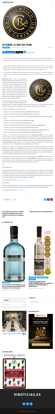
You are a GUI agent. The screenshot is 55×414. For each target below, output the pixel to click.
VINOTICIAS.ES (27, 394)
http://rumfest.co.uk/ (29, 120)
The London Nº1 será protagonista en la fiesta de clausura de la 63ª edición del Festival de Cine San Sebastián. (13, 286)
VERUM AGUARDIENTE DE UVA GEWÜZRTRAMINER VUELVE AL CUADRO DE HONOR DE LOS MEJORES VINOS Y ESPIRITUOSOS (41, 284)
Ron (15, 199)
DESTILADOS (6, 47)
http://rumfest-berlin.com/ (33, 111)
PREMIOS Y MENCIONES (42, 277)
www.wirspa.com (20, 190)
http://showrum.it (27, 123)
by (15, 47)
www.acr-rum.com (21, 180)
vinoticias (32, 279)
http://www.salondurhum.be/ (38, 125)
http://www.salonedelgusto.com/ (34, 132)
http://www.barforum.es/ (32, 127)
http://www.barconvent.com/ (32, 114)
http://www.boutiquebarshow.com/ (40, 130)
